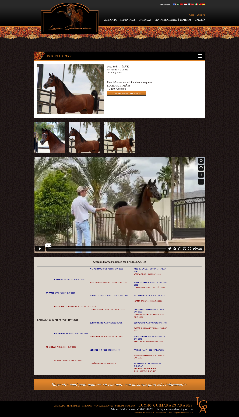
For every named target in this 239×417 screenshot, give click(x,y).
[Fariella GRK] (70, 113)
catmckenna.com (186, 413)
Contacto (201, 15)
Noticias (186, 19)
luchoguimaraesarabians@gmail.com (175, 409)
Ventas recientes (165, 19)
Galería (200, 19)
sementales (128, 19)
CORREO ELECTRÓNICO (126, 93)
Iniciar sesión (161, 413)
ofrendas (145, 19)
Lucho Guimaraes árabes (70, 18)
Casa (191, 15)
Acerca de (110, 19)
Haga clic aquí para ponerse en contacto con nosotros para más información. (119, 384)
